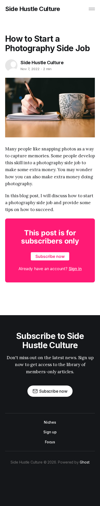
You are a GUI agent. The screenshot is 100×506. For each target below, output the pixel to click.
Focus (50, 442)
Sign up (50, 432)
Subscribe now (50, 256)
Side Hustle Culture (32, 9)
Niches (50, 422)
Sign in (75, 268)
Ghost (84, 462)
